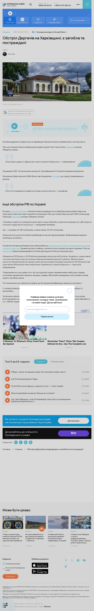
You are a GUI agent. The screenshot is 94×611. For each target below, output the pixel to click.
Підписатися (47, 316)
